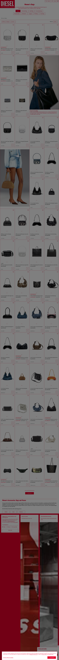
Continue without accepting (8, 657)
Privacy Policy (44, 654)
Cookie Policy (50, 654)
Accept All (52, 657)
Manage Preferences (33, 654)
